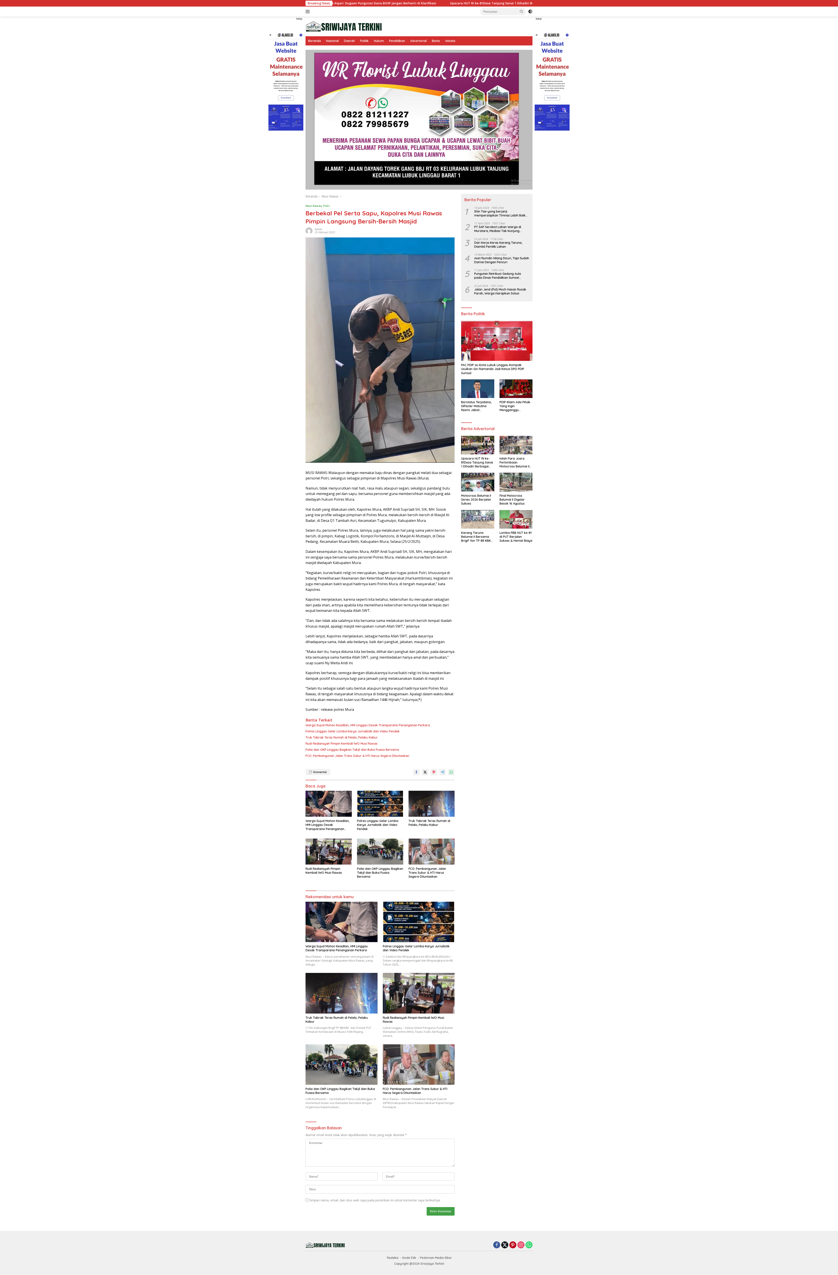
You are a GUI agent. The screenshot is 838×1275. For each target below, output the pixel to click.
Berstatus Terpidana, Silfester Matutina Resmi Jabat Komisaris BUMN (476, 406)
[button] (521, 11)
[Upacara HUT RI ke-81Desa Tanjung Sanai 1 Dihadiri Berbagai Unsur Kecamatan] (477, 445)
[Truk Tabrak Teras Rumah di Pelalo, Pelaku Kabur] (432, 804)
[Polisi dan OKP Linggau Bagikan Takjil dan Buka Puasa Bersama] (380, 852)
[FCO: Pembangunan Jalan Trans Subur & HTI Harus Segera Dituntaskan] (432, 852)
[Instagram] (520, 1245)
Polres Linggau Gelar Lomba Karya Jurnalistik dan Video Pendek (353, 731)
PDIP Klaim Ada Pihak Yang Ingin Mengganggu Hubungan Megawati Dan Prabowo (515, 406)
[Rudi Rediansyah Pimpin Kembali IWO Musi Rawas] (329, 852)
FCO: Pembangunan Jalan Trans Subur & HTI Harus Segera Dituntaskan (357, 756)
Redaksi (392, 1258)
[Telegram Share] (442, 772)
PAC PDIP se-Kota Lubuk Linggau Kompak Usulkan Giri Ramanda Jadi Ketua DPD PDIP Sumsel (492, 369)
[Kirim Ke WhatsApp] (451, 772)
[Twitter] (504, 1245)
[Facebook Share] (416, 772)
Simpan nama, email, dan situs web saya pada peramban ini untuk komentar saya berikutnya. (375, 1200)
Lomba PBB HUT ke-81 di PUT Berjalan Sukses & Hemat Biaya (516, 537)
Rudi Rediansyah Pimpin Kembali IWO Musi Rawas (342, 744)
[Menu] (308, 11)
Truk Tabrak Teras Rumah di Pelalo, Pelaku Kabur (342, 737)
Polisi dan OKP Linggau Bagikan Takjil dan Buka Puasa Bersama (352, 750)
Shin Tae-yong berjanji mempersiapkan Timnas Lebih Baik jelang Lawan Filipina (499, 213)
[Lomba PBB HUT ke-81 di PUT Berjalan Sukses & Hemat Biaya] (516, 519)
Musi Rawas (314, 206)
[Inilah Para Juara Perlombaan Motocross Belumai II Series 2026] (516, 445)
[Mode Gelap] (530, 11)
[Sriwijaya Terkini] (344, 26)
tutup (299, 18)
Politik (364, 41)
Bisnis (436, 41)
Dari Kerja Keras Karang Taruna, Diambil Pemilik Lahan (498, 245)
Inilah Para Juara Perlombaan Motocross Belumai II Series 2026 (529, 3)
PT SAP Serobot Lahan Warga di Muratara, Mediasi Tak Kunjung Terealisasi (497, 229)
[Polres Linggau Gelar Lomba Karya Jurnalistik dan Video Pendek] (380, 804)
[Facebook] (496, 1245)
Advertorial (418, 41)
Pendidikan (397, 41)
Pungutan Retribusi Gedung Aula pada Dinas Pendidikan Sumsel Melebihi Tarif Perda (497, 276)
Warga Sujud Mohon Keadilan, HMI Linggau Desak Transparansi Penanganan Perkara (368, 725)
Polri (326, 206)
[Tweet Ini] (425, 772)
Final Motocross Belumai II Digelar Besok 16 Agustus (512, 499)
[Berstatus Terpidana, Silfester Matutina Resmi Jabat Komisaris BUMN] (477, 388)
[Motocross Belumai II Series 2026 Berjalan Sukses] (477, 482)
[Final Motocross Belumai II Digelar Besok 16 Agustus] (516, 482)
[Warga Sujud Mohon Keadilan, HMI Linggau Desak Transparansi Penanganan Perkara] (329, 804)
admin (318, 229)
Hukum (379, 41)
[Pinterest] (512, 1245)
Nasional (332, 41)
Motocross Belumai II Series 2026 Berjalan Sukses (476, 499)
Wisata (450, 41)
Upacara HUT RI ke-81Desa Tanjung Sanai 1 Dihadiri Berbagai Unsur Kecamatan (406, 3)
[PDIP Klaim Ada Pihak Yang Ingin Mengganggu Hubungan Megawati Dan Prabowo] (516, 388)
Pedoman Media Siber (436, 1258)
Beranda (314, 41)
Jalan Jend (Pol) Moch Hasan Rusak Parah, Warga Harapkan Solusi (500, 291)
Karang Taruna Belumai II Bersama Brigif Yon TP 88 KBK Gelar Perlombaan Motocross (476, 537)
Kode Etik (409, 1258)
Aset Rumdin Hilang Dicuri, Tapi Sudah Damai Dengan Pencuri (501, 260)
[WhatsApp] (528, 1245)
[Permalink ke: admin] (309, 230)
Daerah (349, 41)
